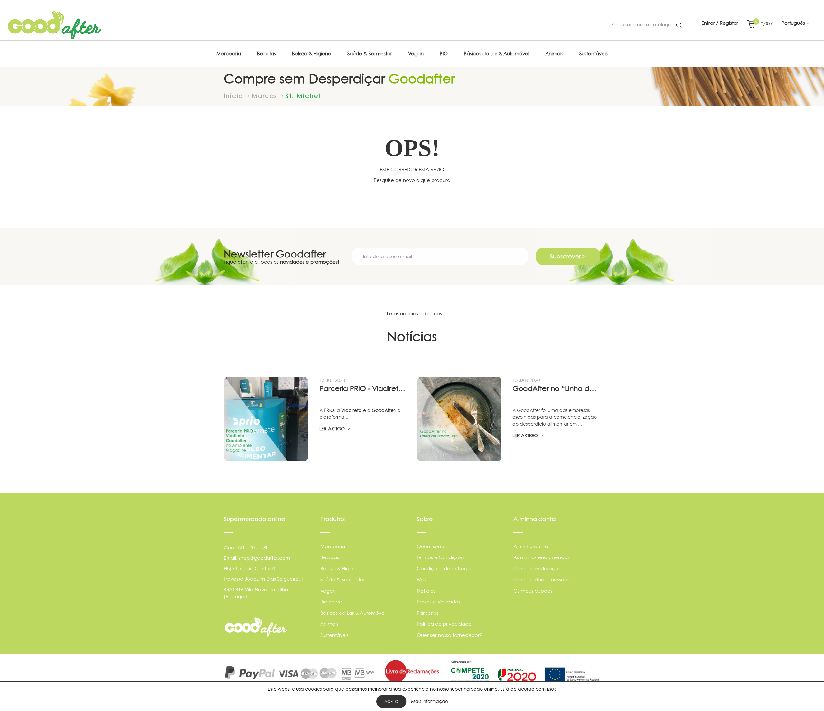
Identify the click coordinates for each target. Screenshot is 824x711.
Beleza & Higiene (340, 569)
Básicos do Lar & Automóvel (353, 613)
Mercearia (332, 546)
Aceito (391, 701)
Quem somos (432, 546)
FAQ (421, 579)
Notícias (426, 591)
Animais (329, 624)
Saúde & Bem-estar (342, 579)
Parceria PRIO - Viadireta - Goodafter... (363, 388)
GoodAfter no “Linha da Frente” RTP (556, 388)
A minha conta (530, 546)
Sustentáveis (334, 635)
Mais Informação (429, 701)
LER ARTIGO (332, 428)
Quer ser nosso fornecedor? (449, 635)
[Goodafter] (54, 25)
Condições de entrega (444, 569)
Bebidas (329, 557)
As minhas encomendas (541, 557)
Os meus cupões (532, 591)
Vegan (328, 591)
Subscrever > (568, 256)
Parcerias (428, 613)
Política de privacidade (444, 624)
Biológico (331, 602)
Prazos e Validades (438, 602)
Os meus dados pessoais (541, 579)
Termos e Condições (440, 557)
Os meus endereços (536, 569)
